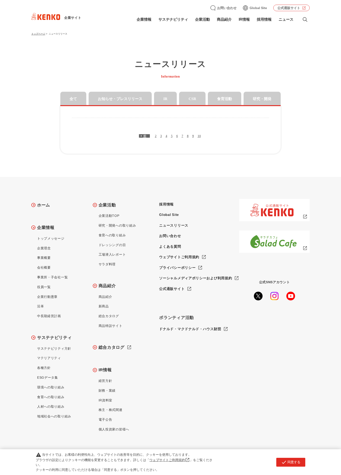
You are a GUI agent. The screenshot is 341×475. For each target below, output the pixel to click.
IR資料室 (106, 400)
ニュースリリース (173, 225)
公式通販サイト (288, 8)
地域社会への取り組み (54, 416)
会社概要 (44, 267)
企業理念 (44, 248)
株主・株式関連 (110, 410)
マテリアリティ (49, 358)
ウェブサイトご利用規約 (179, 257)
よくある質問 (170, 246)
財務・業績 (107, 390)
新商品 (104, 306)
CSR (192, 99)
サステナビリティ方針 (54, 348)
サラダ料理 (107, 264)
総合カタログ (109, 316)
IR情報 (105, 370)
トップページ (38, 34)
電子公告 (105, 419)
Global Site (258, 8)
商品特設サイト (110, 326)
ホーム (43, 205)
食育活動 (224, 99)
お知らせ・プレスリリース (120, 99)
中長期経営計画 (49, 316)
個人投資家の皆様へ (114, 429)
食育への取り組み (50, 397)
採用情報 (264, 19)
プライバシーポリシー (177, 268)
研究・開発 (262, 99)
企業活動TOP (109, 216)
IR (165, 99)
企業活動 (107, 205)
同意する (290, 462)
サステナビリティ (54, 337)
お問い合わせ (227, 8)
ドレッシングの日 (112, 245)
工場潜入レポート (112, 254)
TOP (319, 454)
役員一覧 (44, 287)
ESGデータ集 (47, 377)
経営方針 (105, 381)
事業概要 (44, 258)
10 (199, 136)
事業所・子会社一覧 (52, 277)
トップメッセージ (50, 238)
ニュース (286, 19)
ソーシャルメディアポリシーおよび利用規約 (195, 278)
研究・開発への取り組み (117, 225)
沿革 (40, 306)
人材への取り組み (50, 406)
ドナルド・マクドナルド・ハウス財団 (190, 329)
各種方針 (44, 368)
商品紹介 (107, 285)
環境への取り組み (50, 387)
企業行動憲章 (47, 297)
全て (73, 99)
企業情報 (46, 227)
